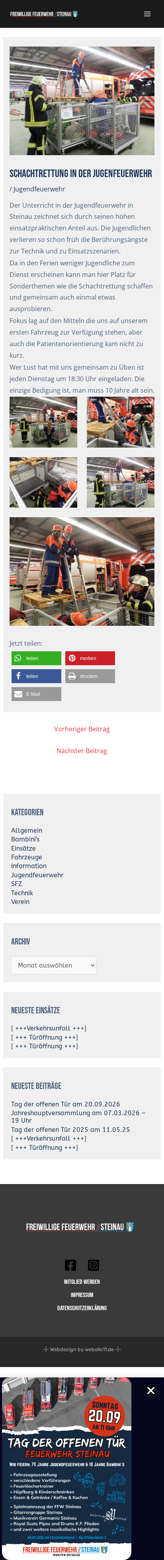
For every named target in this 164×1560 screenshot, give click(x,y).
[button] (36, 658)
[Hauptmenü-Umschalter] (147, 13)
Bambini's (25, 839)
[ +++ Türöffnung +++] (44, 1037)
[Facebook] (70, 1265)
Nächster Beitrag (82, 750)
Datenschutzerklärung (82, 1308)
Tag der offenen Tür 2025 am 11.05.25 (70, 1129)
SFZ (16, 884)
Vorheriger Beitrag (82, 728)
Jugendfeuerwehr (39, 189)
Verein (20, 902)
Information (29, 866)
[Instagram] (93, 1265)
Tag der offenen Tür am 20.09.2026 (65, 1104)
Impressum (82, 1295)
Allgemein (26, 830)
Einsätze (23, 848)
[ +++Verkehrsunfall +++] (48, 1028)
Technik (22, 893)
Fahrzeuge (26, 857)
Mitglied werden (82, 1282)
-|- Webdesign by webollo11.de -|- (82, 1349)
